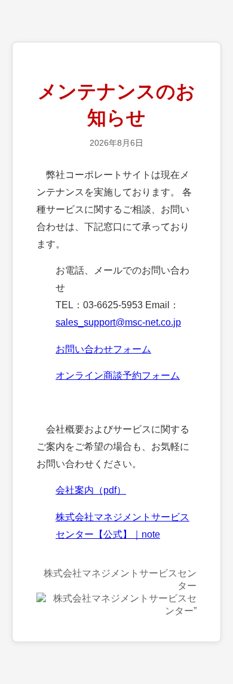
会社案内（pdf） (91, 490)
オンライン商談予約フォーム (118, 375)
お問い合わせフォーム (103, 349)
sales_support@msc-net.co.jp (118, 322)
